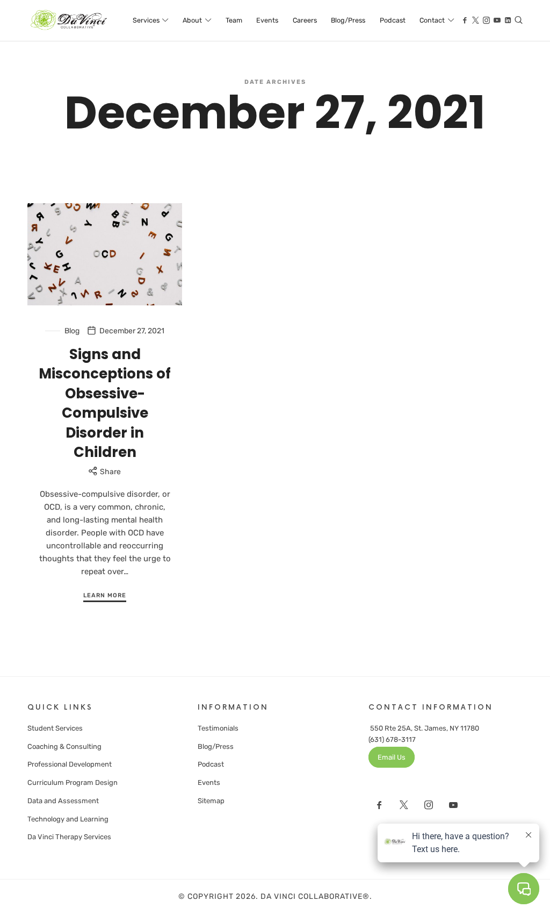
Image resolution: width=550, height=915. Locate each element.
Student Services (55, 728)
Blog (71, 330)
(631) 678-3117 (392, 739)
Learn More (104, 595)
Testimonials (218, 728)
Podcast (211, 764)
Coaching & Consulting (64, 746)
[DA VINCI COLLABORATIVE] (69, 20)
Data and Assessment (63, 801)
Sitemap (211, 801)
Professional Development (69, 764)
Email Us (392, 757)
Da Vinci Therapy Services (69, 837)
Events (209, 782)
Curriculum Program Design (72, 782)
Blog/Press (216, 746)
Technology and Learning (67, 819)
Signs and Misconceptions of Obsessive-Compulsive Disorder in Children (105, 403)
